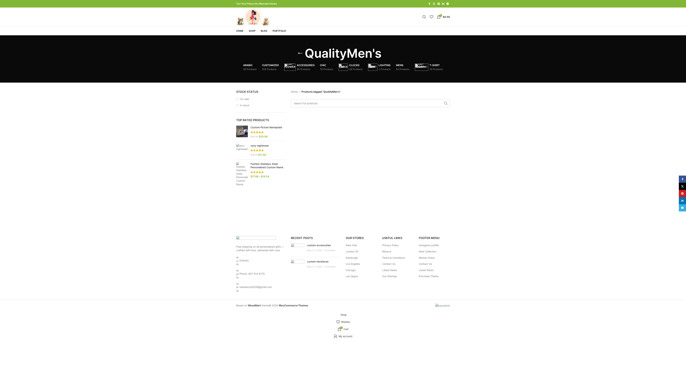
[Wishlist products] (431, 16)
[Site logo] (253, 16)
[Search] (424, 16)
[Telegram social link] (447, 3)
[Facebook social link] (429, 3)
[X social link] (434, 3)
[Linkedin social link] (443, 3)
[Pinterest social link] (438, 3)
